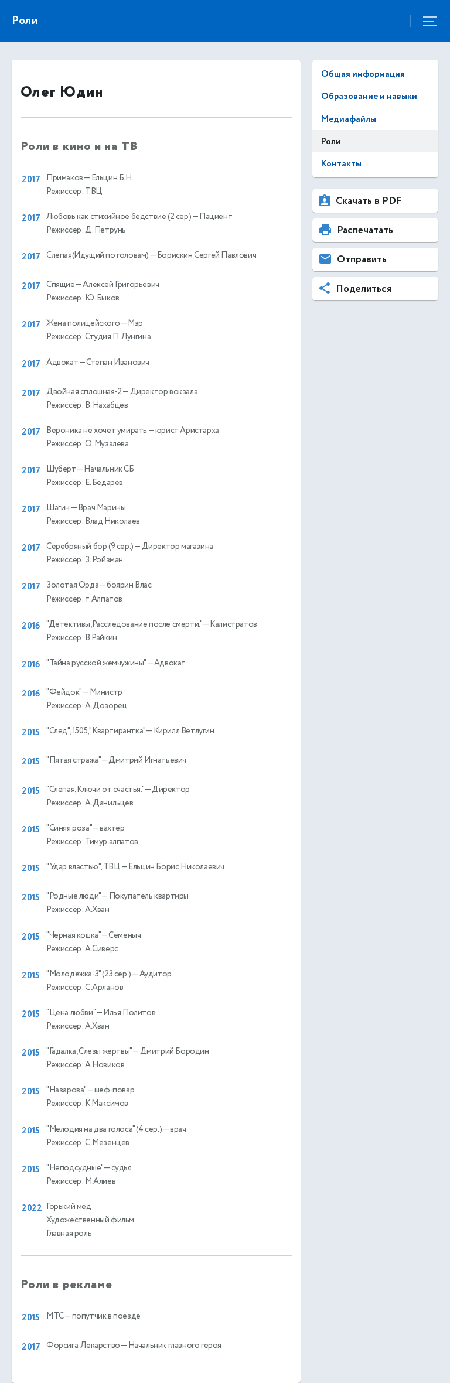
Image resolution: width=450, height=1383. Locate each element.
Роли (331, 141)
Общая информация (363, 74)
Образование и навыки (369, 96)
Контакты (341, 164)
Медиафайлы (348, 119)
